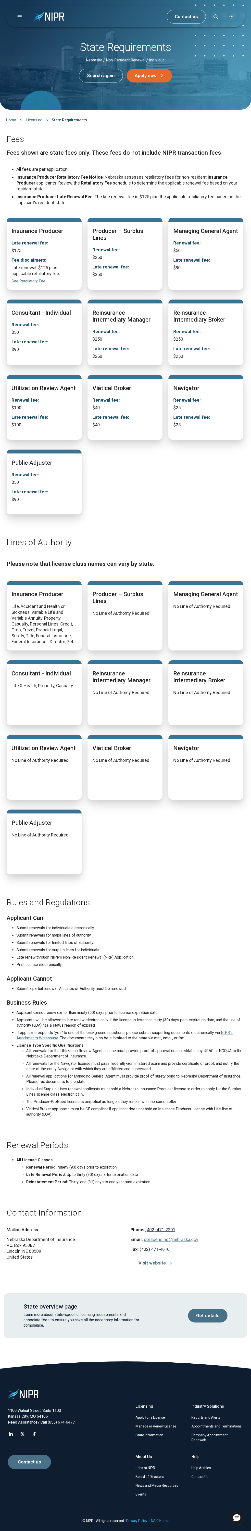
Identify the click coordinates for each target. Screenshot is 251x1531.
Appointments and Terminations (216, 1426)
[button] (19, 17)
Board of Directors (150, 1477)
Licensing (34, 120)
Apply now (145, 75)
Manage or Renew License (156, 1426)
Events (141, 1494)
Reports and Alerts (205, 1417)
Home (11, 120)
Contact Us (199, 1477)
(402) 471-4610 (155, 1249)
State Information (149, 1435)
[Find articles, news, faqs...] (216, 17)
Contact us (186, 16)
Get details (207, 1315)
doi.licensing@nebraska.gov (171, 1239)
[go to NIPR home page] (48, 16)
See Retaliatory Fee (28, 281)
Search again (101, 75)
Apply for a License (150, 1417)
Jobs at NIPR (145, 1468)
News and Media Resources (157, 1485)
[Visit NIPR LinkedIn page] (11, 1434)
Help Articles (201, 1468)
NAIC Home (160, 1521)
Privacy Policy (136, 1521)
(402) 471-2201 (160, 1229)
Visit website (152, 1263)
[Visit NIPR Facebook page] (34, 1434)
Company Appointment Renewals (209, 1437)
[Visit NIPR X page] (22, 1434)
